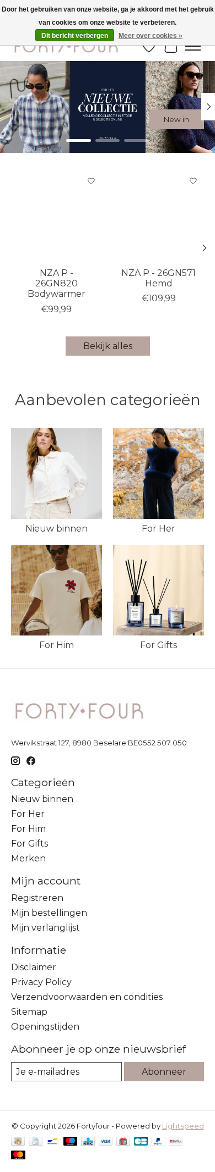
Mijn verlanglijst (45, 927)
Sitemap (29, 1012)
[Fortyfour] (65, 46)
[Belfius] (175, 1142)
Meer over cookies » (150, 36)
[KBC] (88, 1142)
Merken (28, 858)
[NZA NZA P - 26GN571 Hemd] (158, 215)
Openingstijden (45, 1026)
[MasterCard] (18, 1156)
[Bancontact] (53, 1142)
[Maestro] (70, 1142)
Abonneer (164, 1071)
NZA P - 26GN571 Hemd (158, 278)
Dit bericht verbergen (74, 36)
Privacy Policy (41, 982)
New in (176, 119)
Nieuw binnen (56, 528)
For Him (56, 645)
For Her (158, 528)
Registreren (37, 898)
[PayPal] (158, 1142)
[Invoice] (35, 1142)
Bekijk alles (107, 346)
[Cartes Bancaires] (141, 1142)
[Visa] (106, 1142)
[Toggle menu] (193, 46)
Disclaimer (33, 967)
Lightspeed (183, 1125)
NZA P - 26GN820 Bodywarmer (56, 283)
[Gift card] (123, 1142)
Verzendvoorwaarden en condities (87, 997)
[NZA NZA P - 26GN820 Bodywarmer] (56, 215)
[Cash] (18, 1142)
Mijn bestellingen (49, 913)
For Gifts (158, 645)
